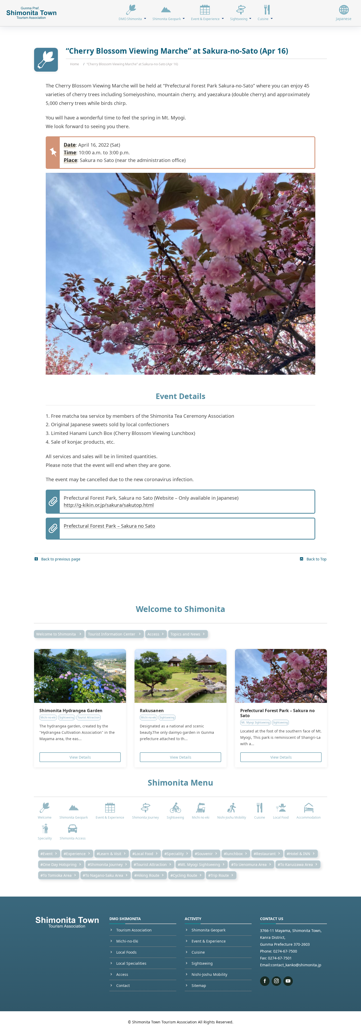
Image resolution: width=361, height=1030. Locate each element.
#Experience (75, 853)
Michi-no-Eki (127, 941)
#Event (46, 853)
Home (74, 64)
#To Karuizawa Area (295, 864)
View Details (80, 757)
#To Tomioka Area (56, 875)
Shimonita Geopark (208, 929)
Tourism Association (134, 929)
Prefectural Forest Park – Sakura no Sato (109, 526)
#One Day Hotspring (58, 864)
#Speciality (174, 853)
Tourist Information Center (112, 634)
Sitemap (199, 985)
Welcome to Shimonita (56, 634)
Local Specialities (131, 963)
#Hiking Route (146, 875)
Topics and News (185, 634)
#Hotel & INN (298, 853)
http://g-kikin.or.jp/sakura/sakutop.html (109, 505)
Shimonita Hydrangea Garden (71, 710)
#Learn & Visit (109, 853)
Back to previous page (60, 559)
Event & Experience (209, 941)
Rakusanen (152, 710)
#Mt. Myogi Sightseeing (199, 864)
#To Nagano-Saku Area (103, 875)
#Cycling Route (183, 875)
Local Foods (126, 952)
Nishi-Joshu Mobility (209, 974)
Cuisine (198, 952)
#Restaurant (265, 853)
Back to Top (316, 559)
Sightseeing (202, 963)
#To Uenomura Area (249, 864)
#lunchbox (233, 853)
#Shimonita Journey (105, 864)
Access (153, 634)
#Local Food (142, 853)
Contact (123, 985)
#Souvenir (204, 853)
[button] (132, 12)
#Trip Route (218, 875)
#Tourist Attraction (150, 864)
